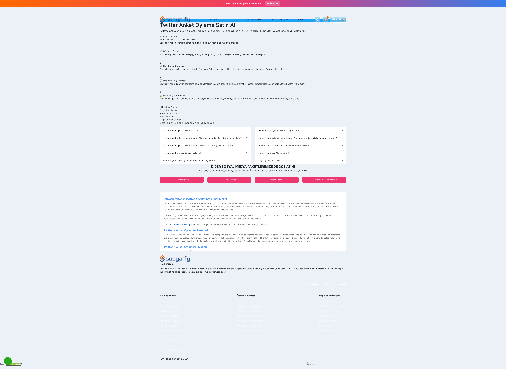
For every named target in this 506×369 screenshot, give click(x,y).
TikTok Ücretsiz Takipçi (249, 301)
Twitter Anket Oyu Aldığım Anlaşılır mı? (181, 153)
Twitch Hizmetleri (169, 340)
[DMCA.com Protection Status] (14, 364)
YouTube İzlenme (328, 315)
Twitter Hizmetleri (169, 311)
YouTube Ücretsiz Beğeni (250, 320)
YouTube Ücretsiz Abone (250, 325)
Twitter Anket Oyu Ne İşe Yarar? (273, 153)
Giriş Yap (337, 19)
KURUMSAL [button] (303, 20)
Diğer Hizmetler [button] (253, 20)
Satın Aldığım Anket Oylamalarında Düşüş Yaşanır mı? (189, 160)
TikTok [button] (233, 20)
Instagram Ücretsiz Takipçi (251, 335)
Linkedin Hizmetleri (170, 330)
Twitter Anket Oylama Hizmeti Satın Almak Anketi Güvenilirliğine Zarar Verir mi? (297, 138)
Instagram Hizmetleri (171, 301)
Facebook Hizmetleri (170, 320)
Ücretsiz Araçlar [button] (279, 20)
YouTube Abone (327, 320)
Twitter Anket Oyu (183, 224)
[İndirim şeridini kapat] (502, 3)
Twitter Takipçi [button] (182, 180)
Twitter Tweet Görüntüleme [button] (325, 180)
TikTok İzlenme (327, 325)
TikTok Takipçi (326, 330)
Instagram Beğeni (328, 311)
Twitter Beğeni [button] (230, 180)
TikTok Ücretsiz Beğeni (249, 311)
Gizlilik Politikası (329, 285)
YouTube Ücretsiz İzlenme (251, 315)
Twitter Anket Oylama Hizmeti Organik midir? (279, 130)
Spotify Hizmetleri (169, 325)
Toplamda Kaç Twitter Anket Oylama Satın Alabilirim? (283, 145)
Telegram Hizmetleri (170, 335)
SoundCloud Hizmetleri (172, 350)
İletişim (343, 285)
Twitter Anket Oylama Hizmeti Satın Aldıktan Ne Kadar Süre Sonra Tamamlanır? (202, 138)
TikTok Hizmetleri (168, 315)
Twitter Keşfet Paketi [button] (277, 180)
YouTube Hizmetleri (170, 306)
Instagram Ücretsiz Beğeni (251, 330)
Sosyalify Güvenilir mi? (268, 160)
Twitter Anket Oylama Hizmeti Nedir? (181, 130)
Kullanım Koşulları (310, 285)
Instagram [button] (215, 20)
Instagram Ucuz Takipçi (332, 306)
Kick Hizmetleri (167, 345)
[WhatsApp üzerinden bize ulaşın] (8, 361)
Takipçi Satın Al (327, 301)
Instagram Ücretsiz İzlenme (252, 340)
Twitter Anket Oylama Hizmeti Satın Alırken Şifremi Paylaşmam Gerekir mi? (199, 145)
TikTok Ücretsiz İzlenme (250, 306)
